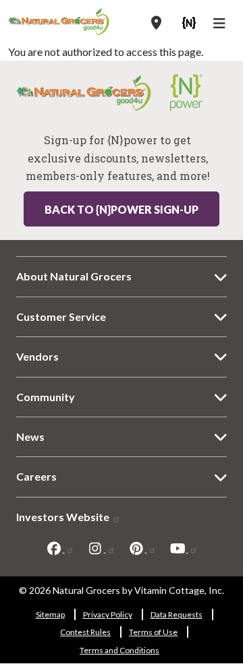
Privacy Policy (107, 614)
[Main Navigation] (221, 25)
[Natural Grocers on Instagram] (101, 548)
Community (45, 396)
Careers (36, 476)
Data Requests (176, 614)
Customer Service (61, 316)
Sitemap (50, 614)
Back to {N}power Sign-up (121, 209)
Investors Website (63, 516)
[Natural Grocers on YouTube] (183, 548)
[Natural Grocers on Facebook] (60, 548)
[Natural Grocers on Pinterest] (142, 548)
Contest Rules (85, 632)
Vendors (37, 356)
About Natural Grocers (74, 276)
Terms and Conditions (119, 650)
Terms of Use (153, 632)
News (30, 436)
